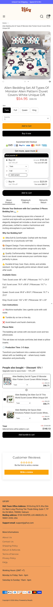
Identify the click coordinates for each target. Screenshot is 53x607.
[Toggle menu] (3, 16)
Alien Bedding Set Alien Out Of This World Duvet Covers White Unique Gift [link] (31, 396)
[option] (26, 55)
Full (15, 110)
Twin (7, 110)
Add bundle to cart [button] (27, 435)
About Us (7, 537)
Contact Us (7, 541)
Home (4, 23)
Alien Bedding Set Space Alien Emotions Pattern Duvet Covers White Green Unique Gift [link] (31, 411)
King (34, 110)
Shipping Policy (10, 546)
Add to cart (27, 193)
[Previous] (3, 81)
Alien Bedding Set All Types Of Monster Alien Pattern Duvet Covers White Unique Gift (26, 27)
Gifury (16, 600)
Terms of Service (10, 554)
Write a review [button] (26, 472)
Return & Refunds (11, 550)
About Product (8, 201)
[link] (7, 381)
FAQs (5, 562)
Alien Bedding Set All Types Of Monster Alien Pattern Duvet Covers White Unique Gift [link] (29, 378)
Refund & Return (43, 201)
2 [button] (28, 81)
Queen (24, 110)
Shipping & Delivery (25, 201)
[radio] (26, 165)
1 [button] (25, 81)
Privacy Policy (9, 558)
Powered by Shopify (25, 600)
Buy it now (26, 133)
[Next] (49, 81)
